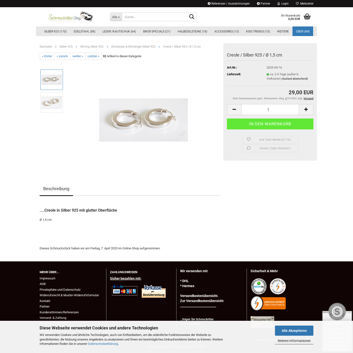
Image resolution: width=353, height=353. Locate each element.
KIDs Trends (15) (258, 31)
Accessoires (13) (226, 31)
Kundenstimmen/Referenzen (59, 312)
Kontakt (45, 301)
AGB (43, 284)
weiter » (78, 56)
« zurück (62, 56)
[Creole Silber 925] (143, 114)
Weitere (283, 31)
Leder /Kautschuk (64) (119, 31)
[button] (234, 109)
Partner (265, 3)
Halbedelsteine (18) (192, 31)
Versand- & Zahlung (53, 318)
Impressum (47, 278)
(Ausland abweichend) (294, 78)
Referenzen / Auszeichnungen (230, 3)
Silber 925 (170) (55, 31)
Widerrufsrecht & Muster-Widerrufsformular (69, 295)
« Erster (47, 56)
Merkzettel (306, 3)
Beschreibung (56, 188)
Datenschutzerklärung (103, 344)
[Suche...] (191, 17)
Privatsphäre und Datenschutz (60, 289)
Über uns (303, 31)
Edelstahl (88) (84, 31)
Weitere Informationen (294, 341)
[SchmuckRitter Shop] (71, 16)
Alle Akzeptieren (294, 331)
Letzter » (93, 56)
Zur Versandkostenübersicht (202, 301)
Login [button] (284, 3)
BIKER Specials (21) (156, 31)
